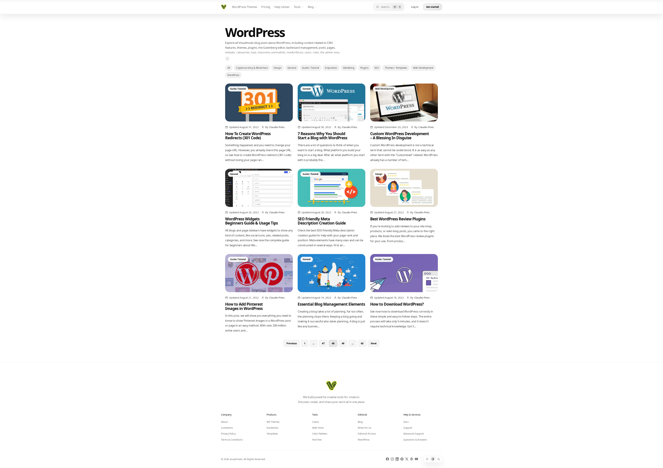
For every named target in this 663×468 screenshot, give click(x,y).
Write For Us (364, 427)
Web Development (423, 67)
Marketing (348, 67)
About (224, 421)
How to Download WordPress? (397, 304)
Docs (406, 421)
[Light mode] (427, 459)
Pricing (265, 7)
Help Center (282, 7)
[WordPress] (411, 459)
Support (407, 427)
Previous (291, 343)
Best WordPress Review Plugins (397, 219)
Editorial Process (367, 433)
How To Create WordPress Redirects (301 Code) (248, 135)
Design (277, 67)
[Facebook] (387, 459)
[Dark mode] (438, 459)
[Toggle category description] (227, 58)
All (228, 67)
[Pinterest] (402, 459)
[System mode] (432, 459)
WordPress (233, 75)
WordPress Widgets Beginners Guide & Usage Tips (251, 221)
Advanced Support (413, 433)
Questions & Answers (415, 439)
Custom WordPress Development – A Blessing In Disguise (399, 135)
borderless (272, 427)
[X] (407, 459)
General (291, 67)
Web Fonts (318, 427)
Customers (227, 427)
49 (343, 343)
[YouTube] (416, 459)
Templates (272, 433)
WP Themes (273, 421)
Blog (311, 7)
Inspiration (331, 67)
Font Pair (317, 439)
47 (323, 343)
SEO (376, 67)
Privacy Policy (228, 433)
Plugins (364, 67)
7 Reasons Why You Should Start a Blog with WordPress (322, 135)
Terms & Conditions (232, 439)
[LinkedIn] (397, 459)
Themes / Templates (396, 67)
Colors (315, 421)
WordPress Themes (244, 7)
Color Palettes (319, 433)
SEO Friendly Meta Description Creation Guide (322, 221)
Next (374, 343)
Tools (297, 7)
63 (362, 343)
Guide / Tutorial (310, 67)
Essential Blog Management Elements (331, 304)
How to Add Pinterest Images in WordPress (244, 306)
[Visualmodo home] (224, 7)
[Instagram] (392, 459)
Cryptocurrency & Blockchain (252, 67)
